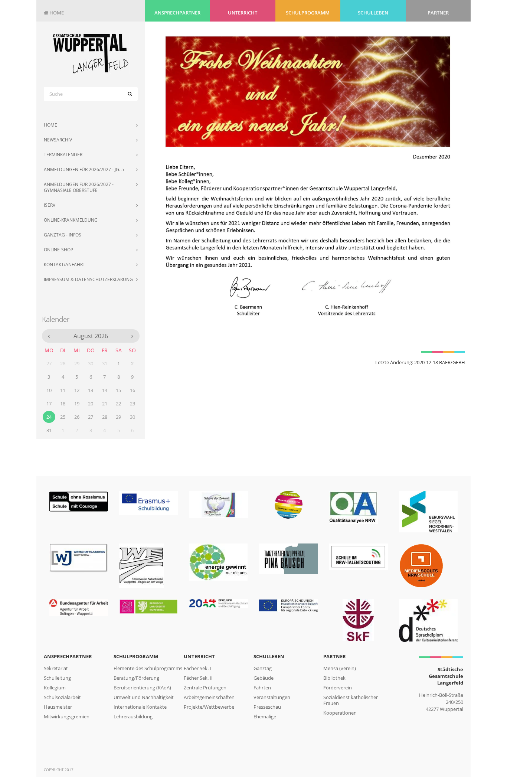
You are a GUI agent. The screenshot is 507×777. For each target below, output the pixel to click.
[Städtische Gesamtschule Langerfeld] (91, 53)
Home (54, 12)
